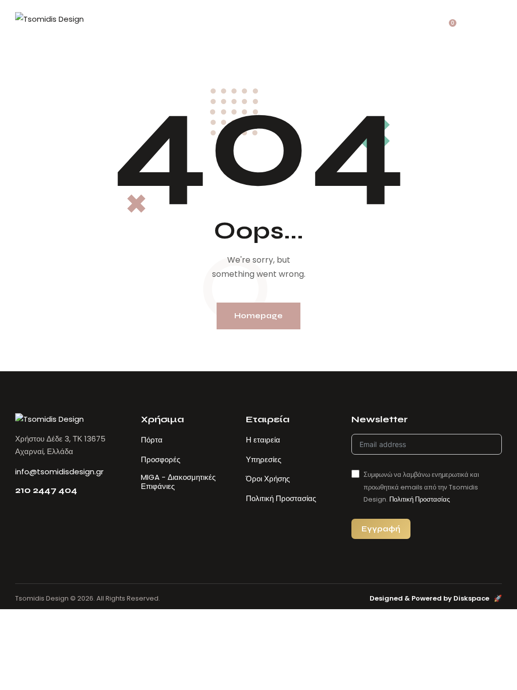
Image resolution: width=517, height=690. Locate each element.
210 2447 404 (46, 490)
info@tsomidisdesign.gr (59, 471)
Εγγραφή (380, 528)
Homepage (258, 315)
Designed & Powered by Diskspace (436, 598)
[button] (497, 19)
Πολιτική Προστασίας (419, 499)
